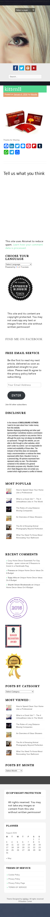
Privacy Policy (14, 879)
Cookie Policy (14, 875)
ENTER (16, 395)
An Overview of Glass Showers (29, 517)
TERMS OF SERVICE (17, 887)
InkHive (26, 899)
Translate (25, 267)
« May (8, 858)
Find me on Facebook (24, 339)
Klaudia (34, 94)
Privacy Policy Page (16, 883)
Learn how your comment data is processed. (24, 246)
